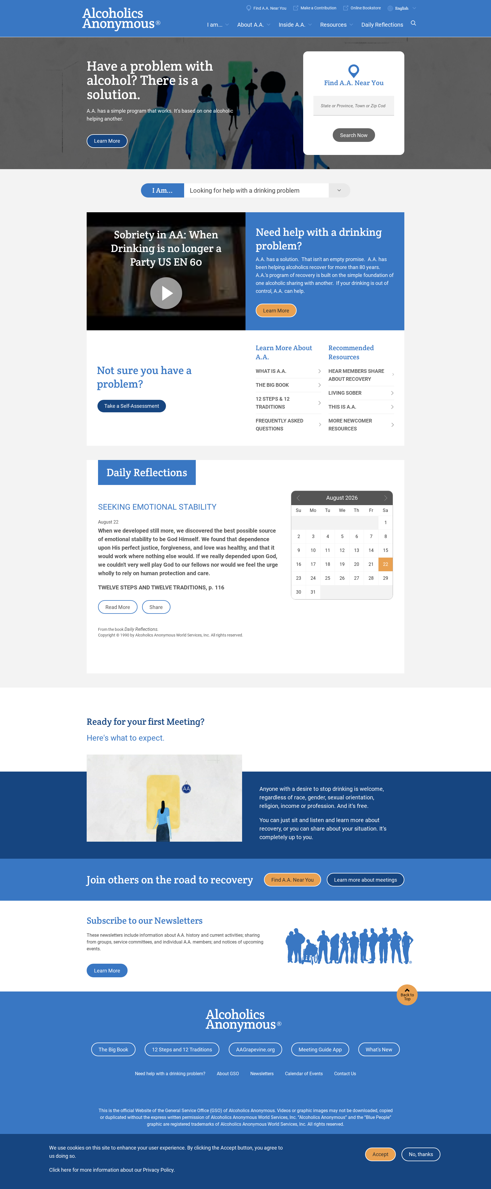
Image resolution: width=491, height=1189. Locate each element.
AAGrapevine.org (255, 1050)
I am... (214, 24)
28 (371, 578)
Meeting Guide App (320, 1050)
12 (342, 550)
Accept (380, 1155)
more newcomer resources (350, 425)
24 (313, 578)
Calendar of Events (304, 1073)
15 (385, 550)
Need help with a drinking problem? (170, 1073)
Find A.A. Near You (269, 8)
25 (327, 578)
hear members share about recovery (356, 375)
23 (298, 578)
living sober (344, 393)
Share (156, 607)
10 (313, 550)
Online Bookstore (366, 8)
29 (385, 578)
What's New (379, 1050)
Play (166, 293)
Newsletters (262, 1073)
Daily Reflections (382, 24)
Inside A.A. (292, 24)
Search (411, 26)
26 (342, 578)
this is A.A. (342, 407)
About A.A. (250, 24)
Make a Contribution (318, 8)
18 (327, 564)
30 (298, 592)
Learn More (107, 141)
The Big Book (272, 385)
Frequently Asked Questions (279, 425)
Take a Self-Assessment (131, 406)
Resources (333, 24)
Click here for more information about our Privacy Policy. (112, 1170)
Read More (117, 607)
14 (371, 550)
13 (356, 550)
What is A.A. (271, 371)
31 (313, 592)
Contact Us (345, 1073)
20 (356, 564)
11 (327, 550)
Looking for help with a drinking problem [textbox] (244, 190)
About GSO (228, 1073)
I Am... (162, 190)
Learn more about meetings (365, 880)
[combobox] (256, 190)
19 (342, 564)
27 (356, 578)
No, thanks (421, 1155)
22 (385, 564)
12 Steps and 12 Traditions (182, 1050)
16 (298, 564)
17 (313, 564)
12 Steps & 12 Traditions (273, 403)
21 (371, 564)
